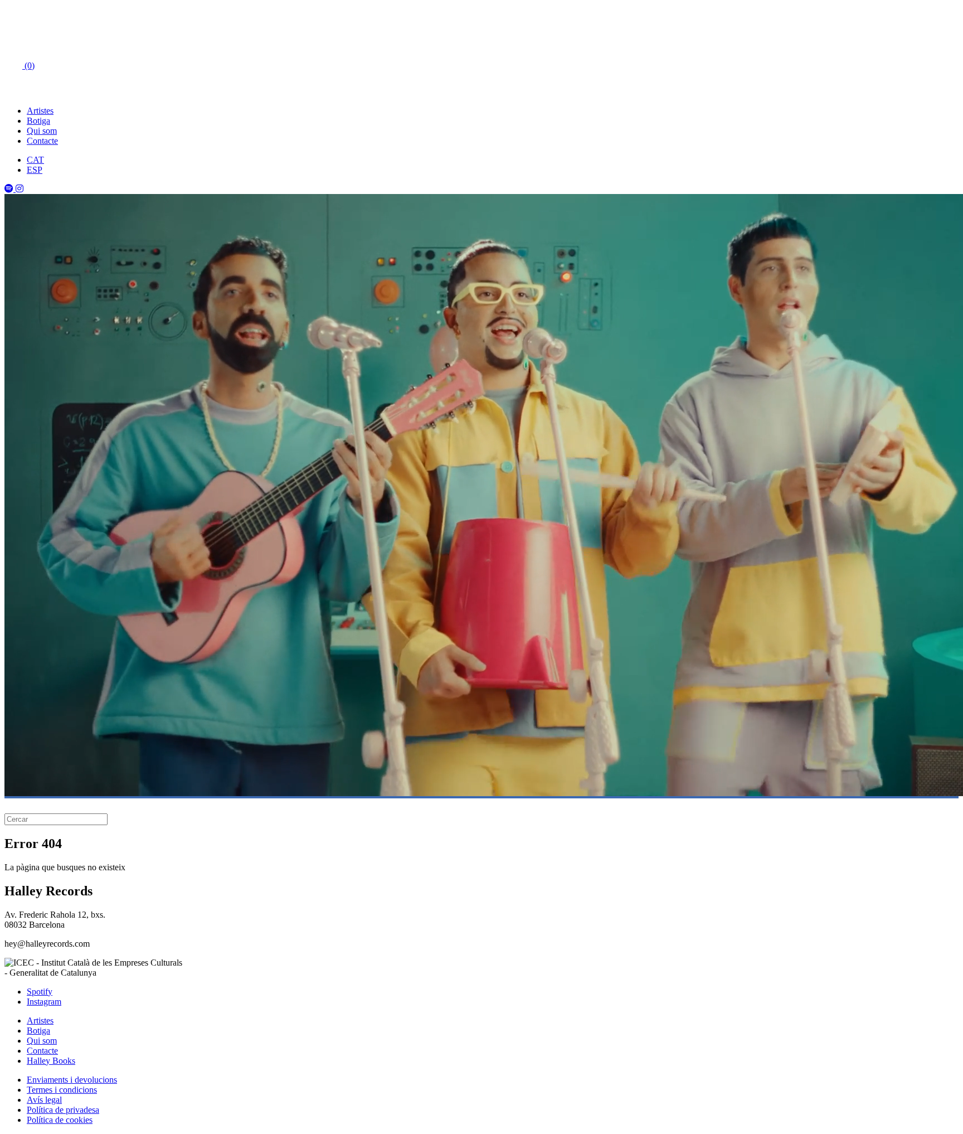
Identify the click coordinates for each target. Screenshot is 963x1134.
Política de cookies (60, 1120)
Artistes (40, 110)
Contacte (42, 141)
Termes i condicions (62, 1089)
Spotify (39, 991)
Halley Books (51, 1060)
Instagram (44, 1001)
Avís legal (44, 1099)
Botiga (38, 120)
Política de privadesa (63, 1109)
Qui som (42, 130)
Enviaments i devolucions (72, 1079)
